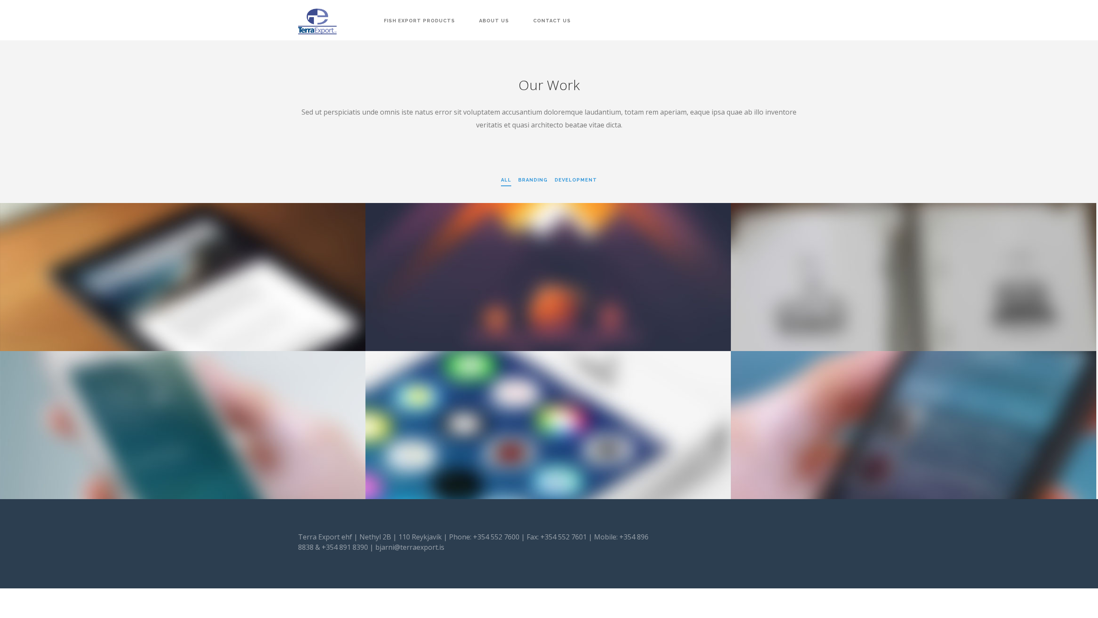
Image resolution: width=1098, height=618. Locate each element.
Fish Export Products (419, 21)
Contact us (552, 21)
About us (494, 21)
